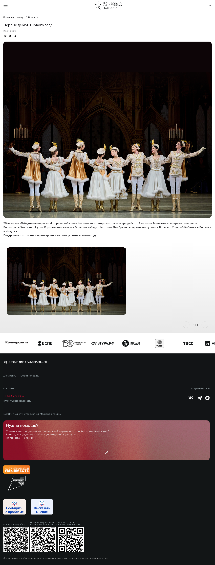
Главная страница (13, 17)
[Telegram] (15, 36)
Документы (9, 375)
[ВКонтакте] (5, 36)
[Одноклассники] (10, 36)
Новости (33, 17)
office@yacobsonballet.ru (17, 400)
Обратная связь (29, 375)
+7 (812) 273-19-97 (14, 396)
